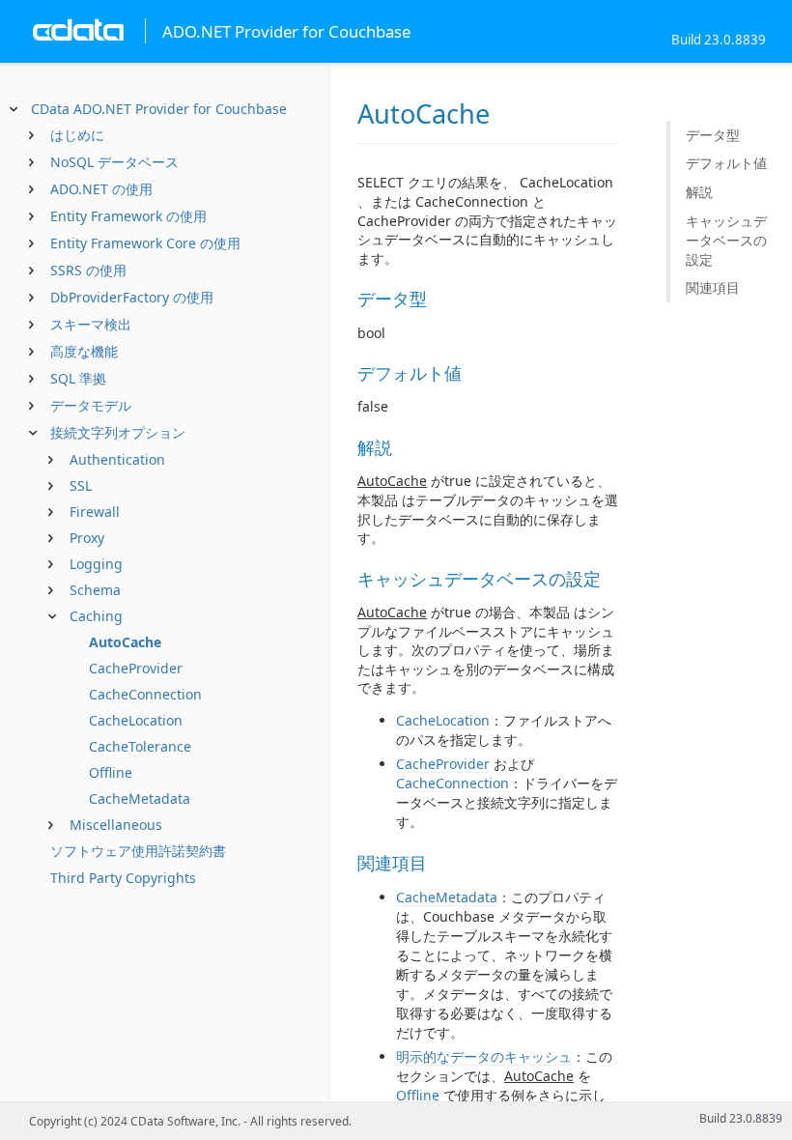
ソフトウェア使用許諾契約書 (138, 850)
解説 (699, 192)
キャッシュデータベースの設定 (726, 240)
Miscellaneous (116, 824)
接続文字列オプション (117, 432)
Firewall (95, 511)
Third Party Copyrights (123, 878)
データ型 (713, 135)
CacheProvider (136, 668)
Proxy (87, 537)
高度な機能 (84, 351)
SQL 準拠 (78, 378)
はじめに (77, 135)
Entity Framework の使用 (128, 216)
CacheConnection (145, 694)
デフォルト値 (726, 163)
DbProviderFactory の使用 (131, 297)
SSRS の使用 (88, 270)
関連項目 (713, 287)
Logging (96, 564)
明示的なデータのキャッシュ (484, 1056)
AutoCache (125, 642)
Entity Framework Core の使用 (145, 243)
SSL (81, 485)
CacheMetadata (139, 798)
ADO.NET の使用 (101, 189)
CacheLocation (136, 720)
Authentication (117, 459)
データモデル (90, 405)
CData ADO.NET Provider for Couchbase (159, 109)
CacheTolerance (140, 746)
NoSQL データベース (114, 162)
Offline (110, 772)
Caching (96, 616)
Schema (95, 590)
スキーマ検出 (90, 324)
